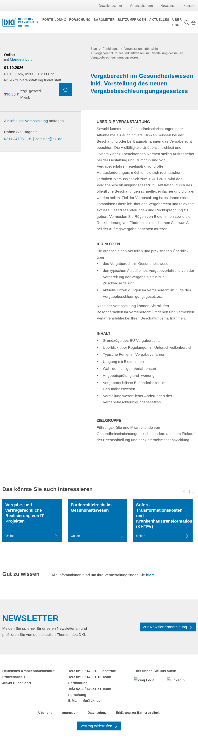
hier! (150, 575)
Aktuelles (159, 19)
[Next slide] (193, 491)
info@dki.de (91, 701)
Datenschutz (97, 712)
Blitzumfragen (132, 19)
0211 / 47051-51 (88, 689)
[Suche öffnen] (186, 22)
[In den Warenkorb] (65, 89)
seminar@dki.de (48, 139)
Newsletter (168, 5)
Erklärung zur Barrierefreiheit (138, 712)
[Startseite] (20, 22)
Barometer (104, 19)
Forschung (79, 19)
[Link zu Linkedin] (181, 680)
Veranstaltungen (141, 5)
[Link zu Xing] (148, 680)
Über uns (177, 22)
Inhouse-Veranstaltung (29, 121)
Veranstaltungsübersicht (141, 48)
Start (93, 48)
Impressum (69, 712)
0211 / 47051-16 (17, 139)
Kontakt (188, 5)
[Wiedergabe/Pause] (188, 491)
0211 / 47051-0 (87, 671)
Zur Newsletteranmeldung (165, 627)
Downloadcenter (110, 5)
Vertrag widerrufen (96, 726)
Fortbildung (54, 19)
